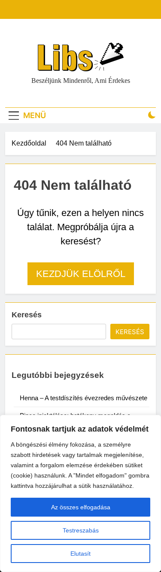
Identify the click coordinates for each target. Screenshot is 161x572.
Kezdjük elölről (80, 273)
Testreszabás (81, 530)
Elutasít (80, 553)
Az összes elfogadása (80, 507)
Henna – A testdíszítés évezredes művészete (83, 398)
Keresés (27, 314)
